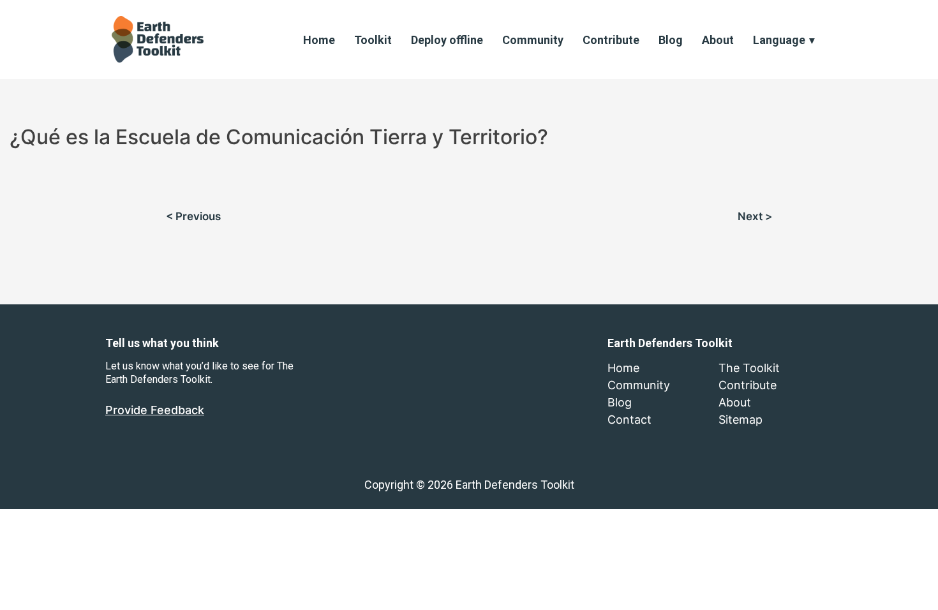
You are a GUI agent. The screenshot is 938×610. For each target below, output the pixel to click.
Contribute (611, 40)
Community (532, 40)
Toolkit (373, 40)
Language (779, 40)
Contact (629, 419)
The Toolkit (749, 368)
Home (319, 40)
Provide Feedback (154, 410)
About (718, 40)
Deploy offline (447, 40)
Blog (671, 40)
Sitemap (740, 419)
